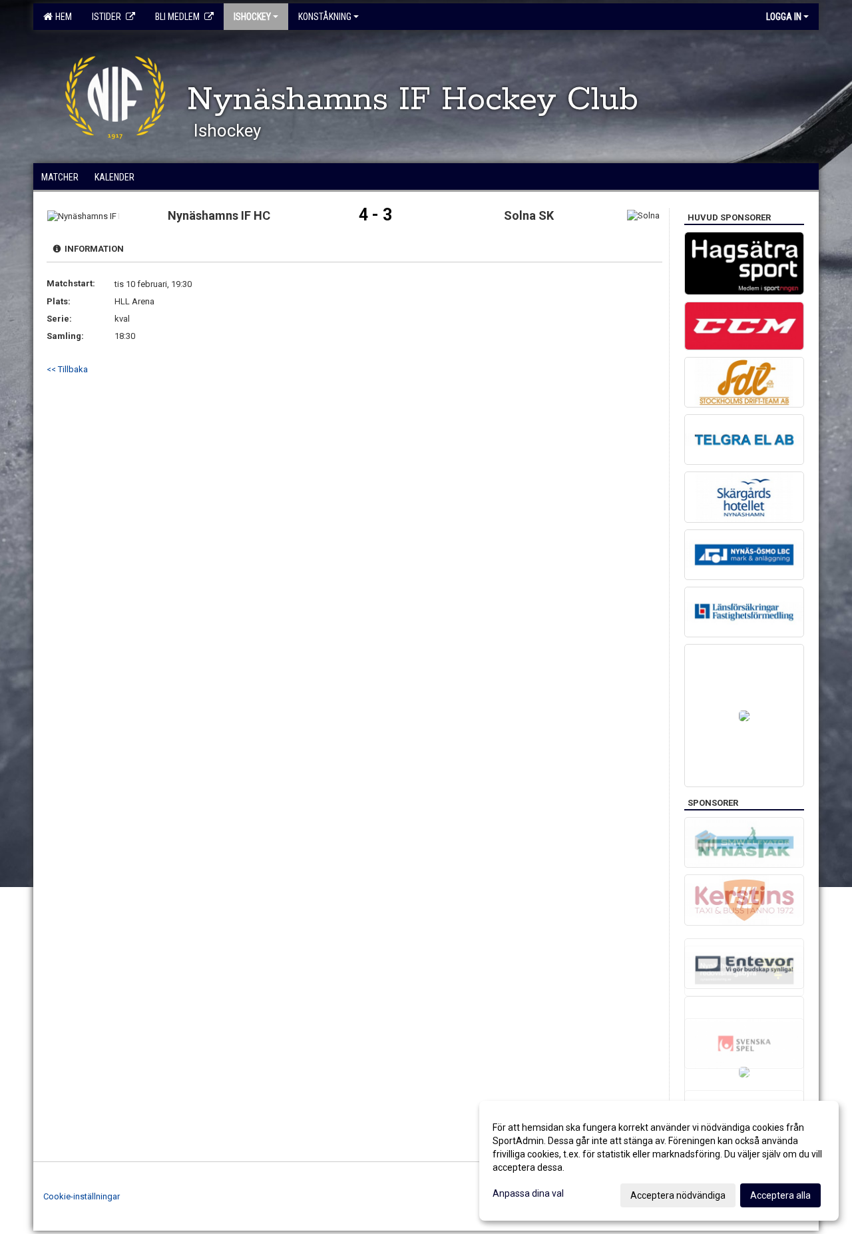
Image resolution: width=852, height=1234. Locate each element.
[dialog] (659, 1161)
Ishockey (252, 16)
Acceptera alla (780, 1195)
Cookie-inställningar (81, 1196)
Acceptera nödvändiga (678, 1195)
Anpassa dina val (528, 1193)
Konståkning (324, 16)
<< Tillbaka (67, 369)
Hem (61, 16)
